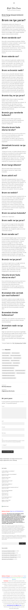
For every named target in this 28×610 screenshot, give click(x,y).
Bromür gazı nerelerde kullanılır (9, 373)
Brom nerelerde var (15, 360)
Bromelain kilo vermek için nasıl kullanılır (10, 365)
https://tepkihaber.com (6, 458)
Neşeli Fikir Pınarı (14, 8)
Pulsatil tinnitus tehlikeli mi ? (7, 484)
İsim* (3, 421)
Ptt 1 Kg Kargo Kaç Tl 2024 (19, 343)
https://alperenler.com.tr (6, 460)
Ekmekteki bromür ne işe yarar (8, 375)
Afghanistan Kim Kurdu (8, 391)
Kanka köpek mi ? (5, 493)
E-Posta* (3, 427)
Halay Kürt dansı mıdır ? (6, 477)
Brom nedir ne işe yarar (7, 358)
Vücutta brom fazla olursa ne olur (9, 378)
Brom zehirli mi (16, 363)
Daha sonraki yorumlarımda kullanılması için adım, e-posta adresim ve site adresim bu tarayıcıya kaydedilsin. (13, 441)
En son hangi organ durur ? (7, 497)
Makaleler (8, 349)
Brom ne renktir (6, 355)
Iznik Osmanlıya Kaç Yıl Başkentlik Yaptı (9, 555)
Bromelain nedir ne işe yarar (8, 370)
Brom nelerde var (17, 358)
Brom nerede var (6, 360)
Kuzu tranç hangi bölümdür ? (7, 490)
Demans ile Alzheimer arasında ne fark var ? (10, 487)
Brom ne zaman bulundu (15, 355)
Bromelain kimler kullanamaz (8, 368)
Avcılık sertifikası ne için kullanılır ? (8, 471)
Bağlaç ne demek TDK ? (6, 500)
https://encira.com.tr (17, 458)
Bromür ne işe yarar (21, 373)
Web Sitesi (4, 433)
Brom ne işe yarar (15, 353)
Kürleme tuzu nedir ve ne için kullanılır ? (9, 474)
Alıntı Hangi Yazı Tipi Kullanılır (7, 559)
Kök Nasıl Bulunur (6, 386)
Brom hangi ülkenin (6, 353)
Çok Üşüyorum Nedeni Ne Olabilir (8, 551)
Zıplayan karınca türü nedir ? (7, 480)
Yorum (3, 406)
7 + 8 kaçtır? (4, 445)
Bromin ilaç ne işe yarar (20, 370)
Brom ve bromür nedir (7, 363)
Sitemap (15, 460)
